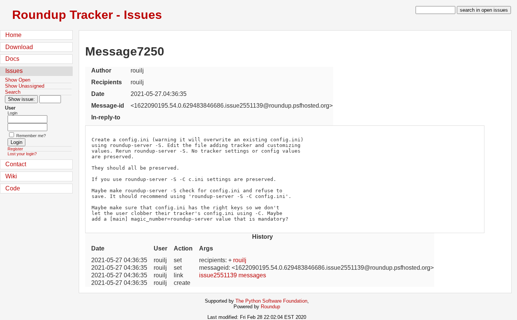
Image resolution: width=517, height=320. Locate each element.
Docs (12, 59)
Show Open (17, 80)
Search (12, 92)
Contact (15, 164)
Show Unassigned (24, 86)
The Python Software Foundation (271, 301)
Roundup (270, 306)
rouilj (239, 260)
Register (15, 149)
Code (12, 188)
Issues (14, 71)
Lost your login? (22, 153)
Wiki (11, 176)
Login (12, 113)
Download (19, 47)
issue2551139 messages (232, 275)
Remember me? (31, 135)
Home (13, 35)
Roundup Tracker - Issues (87, 15)
